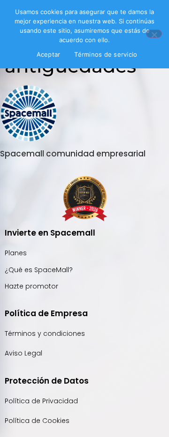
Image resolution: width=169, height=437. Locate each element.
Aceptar (49, 54)
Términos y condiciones (45, 333)
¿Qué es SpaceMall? (39, 269)
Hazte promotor (31, 286)
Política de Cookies (37, 420)
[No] (154, 34)
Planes (16, 253)
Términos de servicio (105, 54)
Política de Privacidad (42, 401)
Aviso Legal (23, 353)
